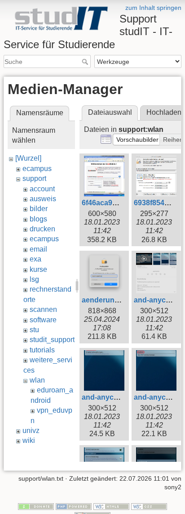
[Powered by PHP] (74, 505)
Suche (86, 62)
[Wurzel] (28, 158)
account (42, 189)
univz (31, 430)
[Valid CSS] (149, 505)
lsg (34, 279)
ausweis (43, 199)
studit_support (52, 339)
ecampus (37, 168)
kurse (38, 269)
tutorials (42, 350)
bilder (39, 208)
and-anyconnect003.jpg (122, 397)
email (38, 249)
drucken (42, 229)
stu (34, 330)
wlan (37, 380)
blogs (38, 219)
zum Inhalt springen (153, 7)
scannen (43, 309)
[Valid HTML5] (111, 505)
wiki (28, 440)
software (43, 320)
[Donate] (36, 505)
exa (35, 259)
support (34, 178)
